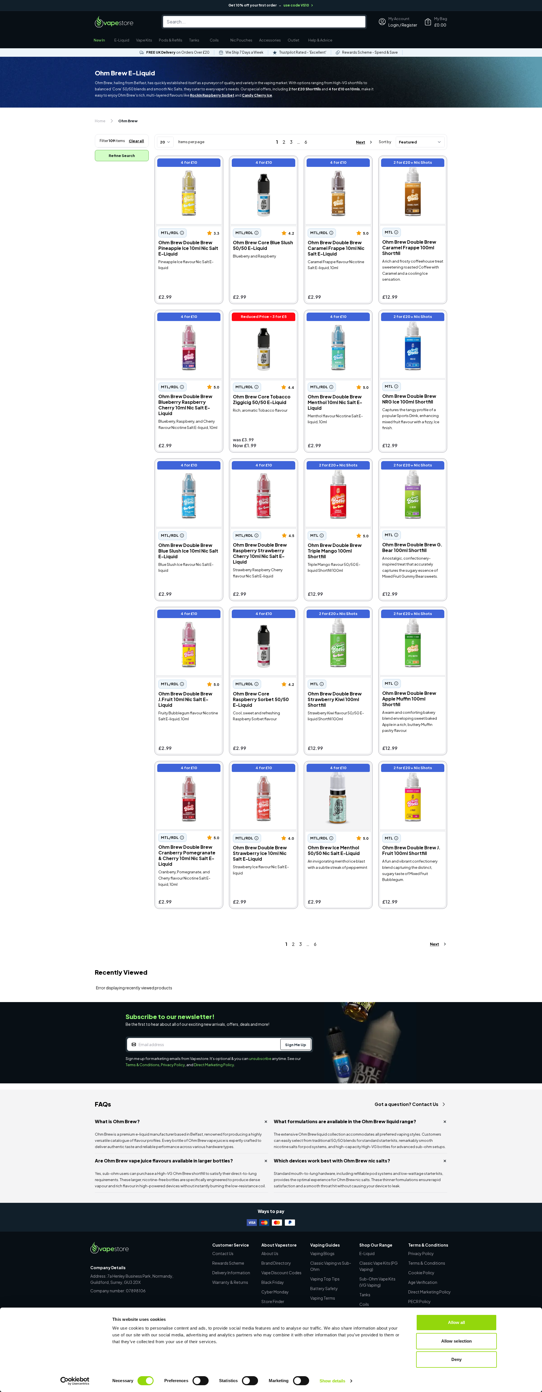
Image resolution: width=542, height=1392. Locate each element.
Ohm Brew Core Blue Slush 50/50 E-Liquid (259, 163)
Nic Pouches (241, 40)
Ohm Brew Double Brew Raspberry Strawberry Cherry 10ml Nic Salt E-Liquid (261, 469)
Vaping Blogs (322, 1253)
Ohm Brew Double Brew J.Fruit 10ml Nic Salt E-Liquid (188, 614)
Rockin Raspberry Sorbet (212, 95)
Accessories (270, 40)
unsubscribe (260, 1058)
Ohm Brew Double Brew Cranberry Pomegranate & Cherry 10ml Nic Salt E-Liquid (186, 772)
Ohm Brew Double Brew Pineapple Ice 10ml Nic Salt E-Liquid (187, 166)
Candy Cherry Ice (257, 95)
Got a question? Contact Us (406, 1104)
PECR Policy (419, 1301)
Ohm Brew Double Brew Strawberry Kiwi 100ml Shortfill (337, 614)
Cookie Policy (421, 1272)
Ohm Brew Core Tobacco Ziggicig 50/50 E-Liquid (257, 317)
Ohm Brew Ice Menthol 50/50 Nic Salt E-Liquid (336, 769)
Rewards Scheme (228, 1263)
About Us (269, 1253)
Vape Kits (144, 40)
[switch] (201, 1380)
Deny (456, 1359)
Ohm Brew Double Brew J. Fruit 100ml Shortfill (412, 769)
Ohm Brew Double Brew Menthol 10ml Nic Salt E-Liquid (336, 317)
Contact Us (222, 1253)
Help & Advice (320, 40)
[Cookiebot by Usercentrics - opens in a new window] (75, 1381)
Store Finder (272, 1301)
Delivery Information (231, 1272)
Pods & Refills (170, 40)
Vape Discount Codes (281, 1272)
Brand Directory (276, 1263)
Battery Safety (324, 1288)
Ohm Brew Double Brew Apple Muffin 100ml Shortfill (411, 614)
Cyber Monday (275, 1291)
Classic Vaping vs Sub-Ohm (330, 1266)
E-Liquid (121, 40)
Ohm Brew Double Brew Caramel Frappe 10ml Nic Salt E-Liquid (335, 166)
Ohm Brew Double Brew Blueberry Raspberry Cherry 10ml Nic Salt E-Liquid (185, 320)
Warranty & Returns (230, 1282)
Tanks (194, 40)
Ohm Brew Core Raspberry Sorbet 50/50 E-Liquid (259, 614)
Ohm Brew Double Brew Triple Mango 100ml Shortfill (336, 466)
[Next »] (359, 142)
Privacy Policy (173, 1064)
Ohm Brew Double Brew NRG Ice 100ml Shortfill (411, 317)
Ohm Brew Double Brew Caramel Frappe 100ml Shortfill (411, 163)
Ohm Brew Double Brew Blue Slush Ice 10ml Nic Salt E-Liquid (188, 466)
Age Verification (422, 1282)
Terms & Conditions (142, 1064)
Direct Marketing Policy (214, 1064)
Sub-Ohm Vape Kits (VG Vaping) (377, 1282)
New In (99, 40)
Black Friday (272, 1282)
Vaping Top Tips (325, 1278)
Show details (332, 1380)
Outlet (293, 40)
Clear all (136, 141)
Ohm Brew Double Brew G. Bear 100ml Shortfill (408, 466)
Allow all (456, 1322)
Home (100, 121)
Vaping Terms (322, 1298)
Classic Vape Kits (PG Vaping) (378, 1266)
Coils (214, 40)
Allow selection (456, 1341)
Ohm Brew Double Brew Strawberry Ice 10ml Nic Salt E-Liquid (263, 772)
